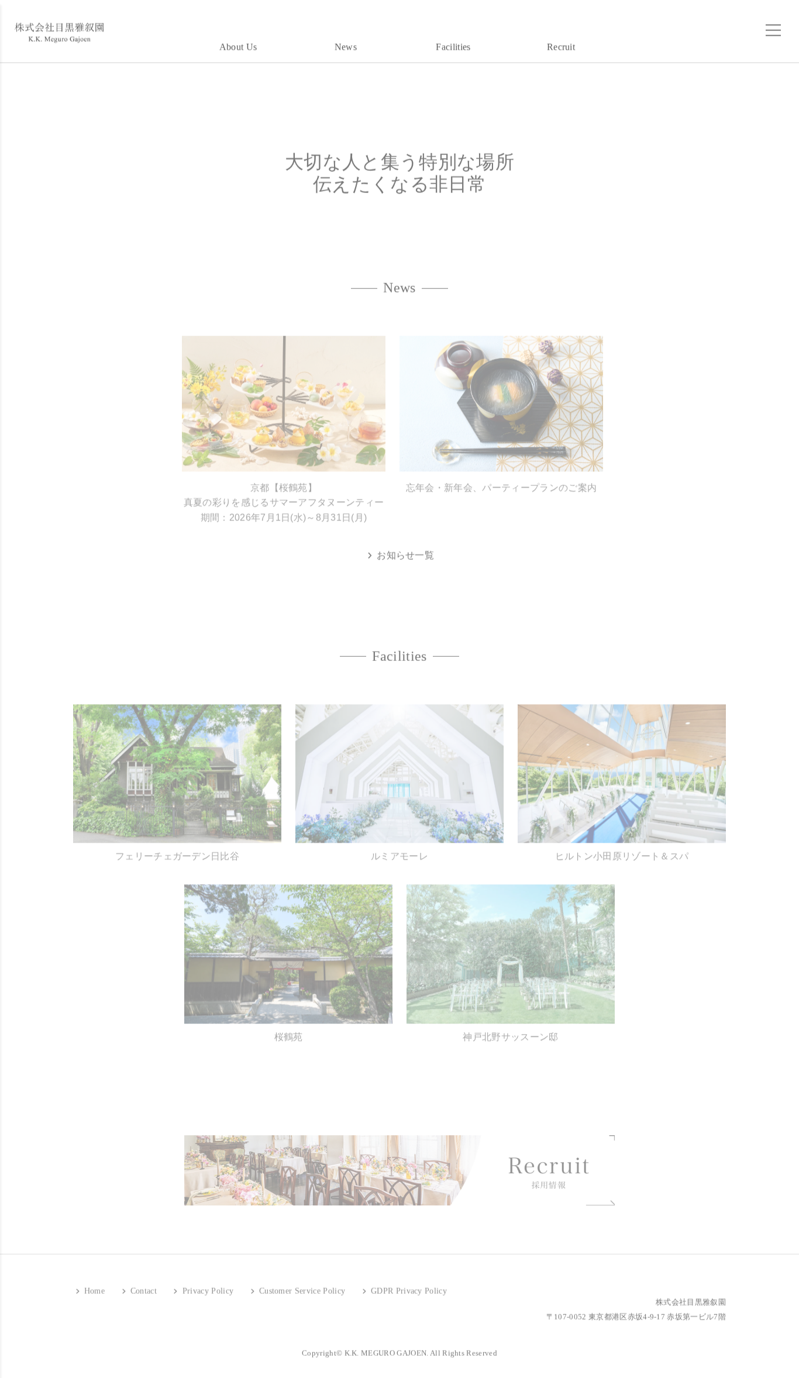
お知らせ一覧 (404, 551)
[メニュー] (773, 26)
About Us (238, 42)
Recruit (561, 42)
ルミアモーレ (399, 847)
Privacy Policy (206, 1286)
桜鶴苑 (288, 1028)
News (346, 42)
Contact (142, 1286)
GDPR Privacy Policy (407, 1286)
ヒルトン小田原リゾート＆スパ (621, 847)
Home (93, 1286)
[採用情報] (399, 1161)
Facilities (453, 42)
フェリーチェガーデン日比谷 (177, 847)
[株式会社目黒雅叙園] (58, 28)
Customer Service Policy (301, 1286)
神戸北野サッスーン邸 (510, 1028)
